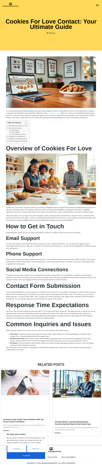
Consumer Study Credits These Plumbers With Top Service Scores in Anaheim (23, 420)
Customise (16, 449)
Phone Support (15, 132)
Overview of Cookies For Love (18, 126)
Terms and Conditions (68, 457)
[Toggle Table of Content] (25, 123)
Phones (52, 33)
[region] (26, 446)
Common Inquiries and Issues (18, 141)
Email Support (15, 130)
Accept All (26, 455)
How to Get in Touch (15, 128)
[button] (97, 5)
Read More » (6, 430)
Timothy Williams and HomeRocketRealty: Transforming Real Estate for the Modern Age (73, 423)
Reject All (35, 449)
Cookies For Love (54, 113)
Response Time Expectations (18, 139)
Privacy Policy (52, 457)
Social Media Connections (18, 134)
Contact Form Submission (17, 136)
